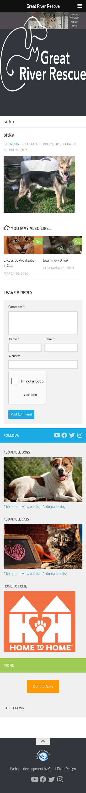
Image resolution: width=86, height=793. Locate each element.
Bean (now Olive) (55, 260)
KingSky (13, 144)
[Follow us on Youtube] (56, 435)
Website (14, 356)
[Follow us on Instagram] (79, 435)
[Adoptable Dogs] (43, 501)
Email (49, 339)
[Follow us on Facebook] (64, 435)
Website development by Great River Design (43, 769)
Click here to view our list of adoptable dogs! (36, 507)
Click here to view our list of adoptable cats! (35, 574)
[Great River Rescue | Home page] (43, 54)
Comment (16, 307)
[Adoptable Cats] (43, 568)
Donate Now (43, 686)
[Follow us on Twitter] (72, 435)
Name (13, 339)
